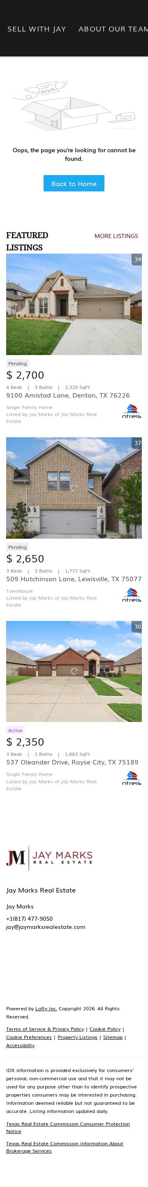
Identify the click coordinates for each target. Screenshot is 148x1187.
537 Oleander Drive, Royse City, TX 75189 (72, 762)
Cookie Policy (105, 1028)
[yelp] (62, 965)
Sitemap (113, 1037)
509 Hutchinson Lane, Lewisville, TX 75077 (74, 578)
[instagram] (78, 965)
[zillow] (45, 965)
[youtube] (94, 965)
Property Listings (77, 1037)
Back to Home (74, 183)
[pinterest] (111, 965)
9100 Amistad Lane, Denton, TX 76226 (68, 395)
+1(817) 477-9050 (29, 918)
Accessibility (20, 1045)
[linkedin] (29, 965)
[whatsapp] (12, 982)
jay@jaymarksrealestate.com (46, 926)
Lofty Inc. (46, 1008)
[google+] (127, 965)
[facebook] (12, 965)
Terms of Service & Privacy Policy (45, 1028)
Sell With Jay (36, 28)
